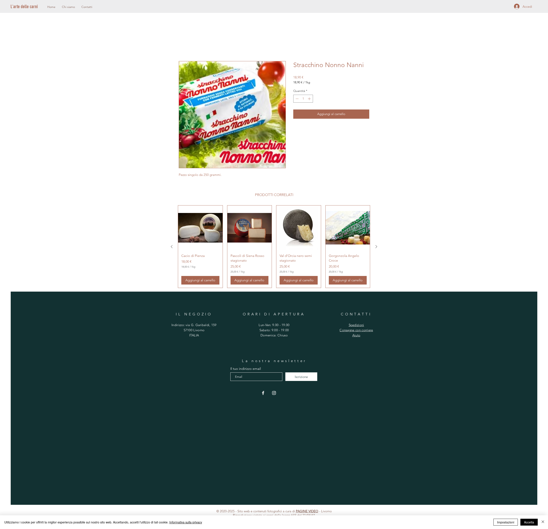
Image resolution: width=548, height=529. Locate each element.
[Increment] (309, 99)
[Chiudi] (542, 522)
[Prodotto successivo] (376, 247)
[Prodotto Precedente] (171, 247)
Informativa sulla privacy (185, 522)
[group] (274, 247)
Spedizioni (356, 326)
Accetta (529, 522)
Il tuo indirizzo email (245, 369)
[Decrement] (296, 99)
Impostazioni (505, 522)
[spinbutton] (303, 99)
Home (183, 46)
